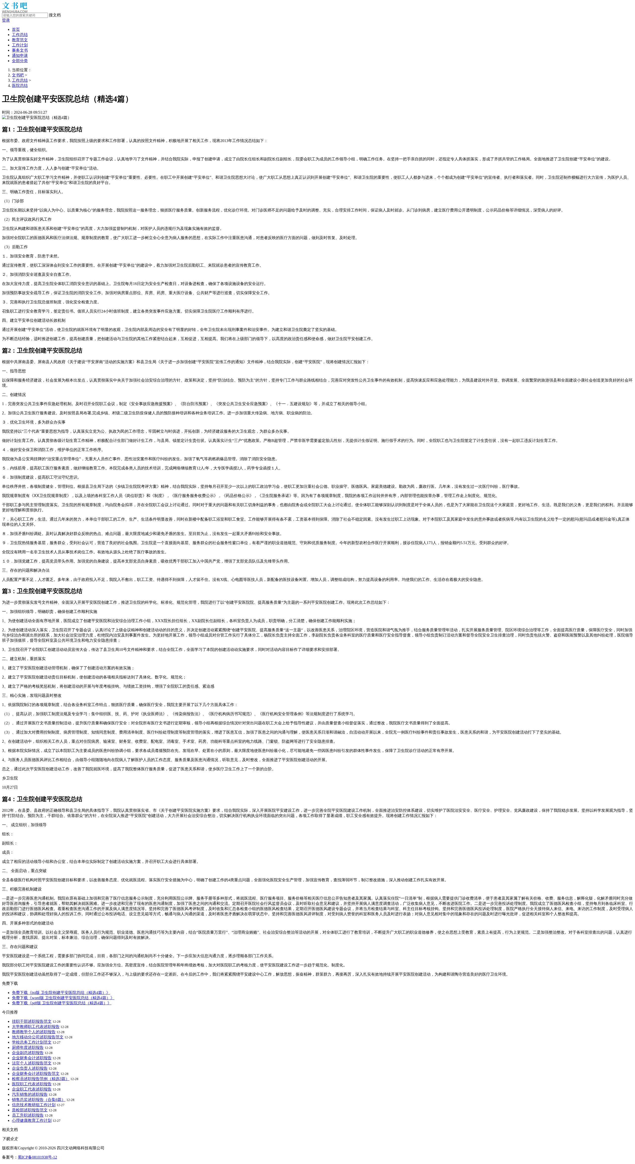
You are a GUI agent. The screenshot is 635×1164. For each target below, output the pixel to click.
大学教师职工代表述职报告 (36, 1026)
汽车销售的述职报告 (30, 1094)
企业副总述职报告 (28, 1053)
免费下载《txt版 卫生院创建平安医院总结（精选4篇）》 (61, 992)
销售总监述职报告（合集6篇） (38, 1099)
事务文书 (20, 50)
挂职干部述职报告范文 (32, 1021)
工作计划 (20, 45)
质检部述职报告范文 (30, 1110)
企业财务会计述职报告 (32, 1058)
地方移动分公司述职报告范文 (38, 1037)
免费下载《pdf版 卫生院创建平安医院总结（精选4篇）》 (61, 1003)
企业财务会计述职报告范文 (36, 1073)
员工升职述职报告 (28, 1115)
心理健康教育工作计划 (32, 1120)
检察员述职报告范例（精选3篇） (40, 1079)
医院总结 (20, 85)
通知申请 (20, 55)
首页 (16, 29)
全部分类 (20, 61)
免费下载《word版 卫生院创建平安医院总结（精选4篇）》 (63, 998)
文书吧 (18, 75)
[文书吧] (14, 11)
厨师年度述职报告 (28, 1047)
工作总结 (20, 35)
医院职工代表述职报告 (32, 1084)
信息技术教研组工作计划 (34, 1105)
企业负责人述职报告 (30, 1068)
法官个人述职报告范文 (32, 1063)
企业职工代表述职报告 (32, 1089)
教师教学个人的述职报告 (34, 1032)
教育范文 (20, 40)
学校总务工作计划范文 (32, 1042)
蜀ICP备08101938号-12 (37, 1157)
